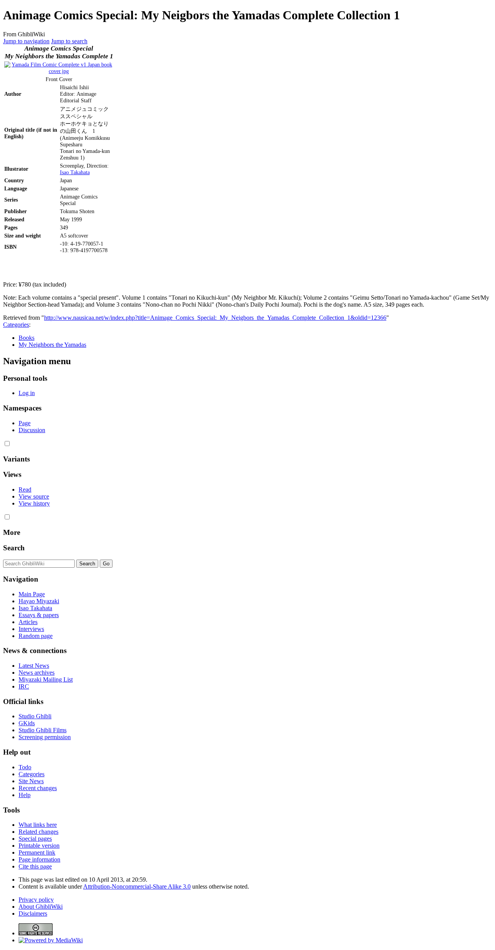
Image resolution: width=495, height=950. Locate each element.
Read (25, 489)
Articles (28, 622)
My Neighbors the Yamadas (52, 344)
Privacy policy (36, 899)
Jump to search (69, 41)
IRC (24, 686)
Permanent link (37, 852)
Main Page (32, 594)
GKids (27, 723)
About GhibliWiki (41, 906)
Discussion (32, 430)
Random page (36, 636)
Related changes (38, 831)
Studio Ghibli (35, 716)
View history (34, 503)
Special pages (35, 838)
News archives (37, 672)
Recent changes (38, 788)
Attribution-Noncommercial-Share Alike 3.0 (137, 886)
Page (25, 423)
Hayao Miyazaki (39, 601)
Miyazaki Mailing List (46, 679)
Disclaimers (33, 913)
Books (26, 337)
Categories (16, 324)
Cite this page (35, 866)
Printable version (39, 845)
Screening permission (45, 737)
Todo (25, 767)
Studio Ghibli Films (43, 730)
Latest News (34, 665)
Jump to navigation (26, 41)
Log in (27, 393)
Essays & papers (39, 615)
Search (14, 548)
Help (25, 795)
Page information (39, 859)
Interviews (31, 629)
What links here (38, 824)
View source (34, 496)
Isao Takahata (75, 172)
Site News (31, 781)
